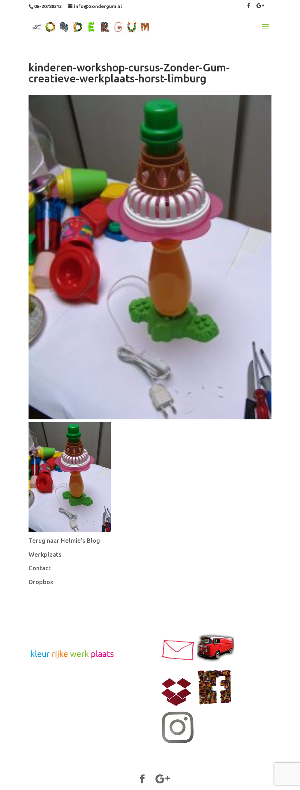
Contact (40, 567)
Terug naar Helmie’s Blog (64, 540)
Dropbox (41, 581)
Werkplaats (45, 554)
